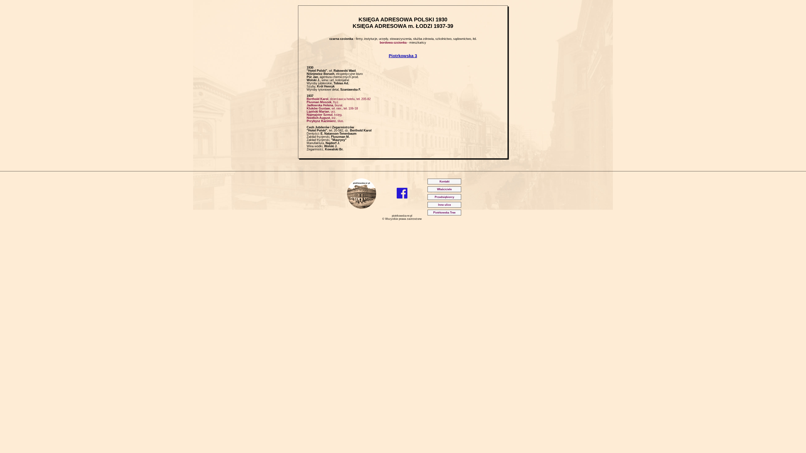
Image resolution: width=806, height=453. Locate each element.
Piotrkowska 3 (403, 55)
